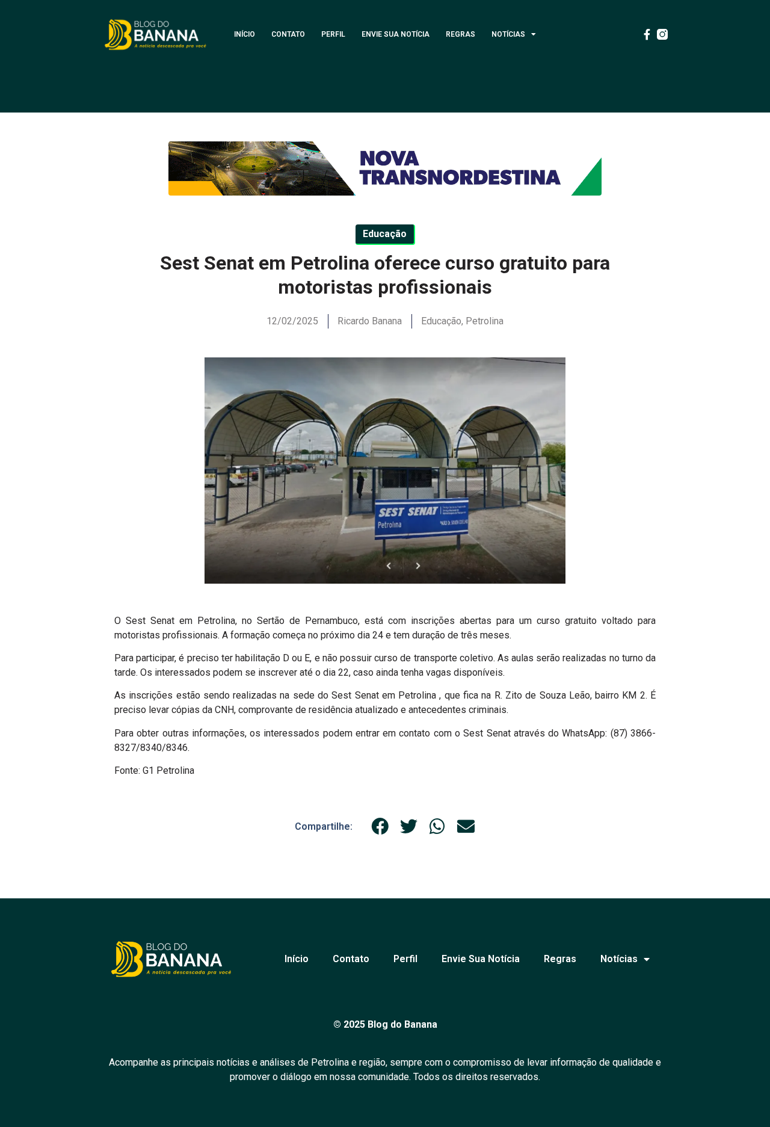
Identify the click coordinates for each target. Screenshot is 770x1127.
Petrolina (485, 321)
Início (244, 34)
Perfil (333, 34)
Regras (460, 34)
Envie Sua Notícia (396, 34)
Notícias (508, 34)
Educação (441, 321)
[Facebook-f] (646, 34)
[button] (380, 826)
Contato (288, 34)
